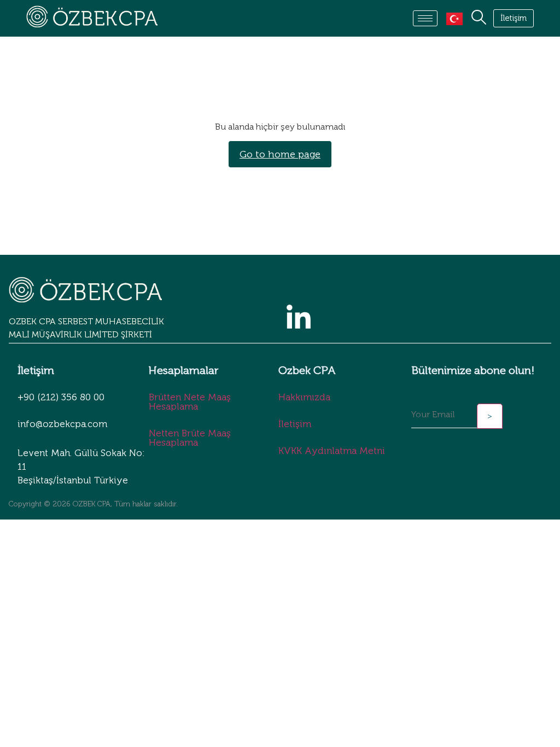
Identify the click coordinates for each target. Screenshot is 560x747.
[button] (476, 19)
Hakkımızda (304, 397)
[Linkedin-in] (298, 318)
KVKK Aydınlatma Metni (331, 450)
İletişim (294, 423)
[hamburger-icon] (425, 18)
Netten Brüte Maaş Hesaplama (190, 438)
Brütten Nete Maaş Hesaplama (190, 402)
